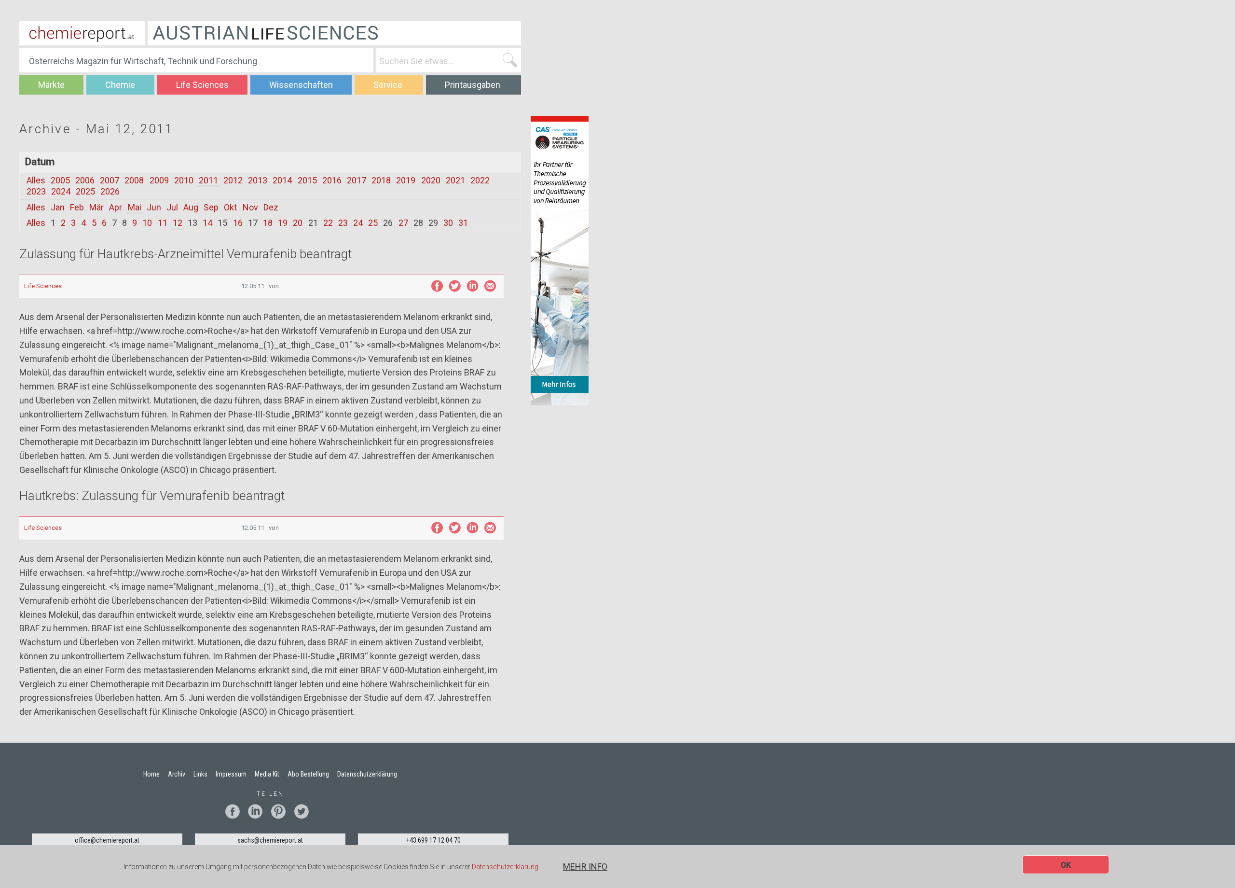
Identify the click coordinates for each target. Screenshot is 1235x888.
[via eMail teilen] (490, 286)
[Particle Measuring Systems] (560, 260)
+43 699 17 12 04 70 (433, 840)
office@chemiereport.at (107, 840)
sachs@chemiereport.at (270, 840)
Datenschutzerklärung (505, 867)
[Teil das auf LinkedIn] (473, 286)
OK (1066, 865)
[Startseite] (82, 33)
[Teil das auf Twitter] (455, 286)
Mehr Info (585, 866)
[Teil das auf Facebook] (437, 286)
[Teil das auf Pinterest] (282, 811)
